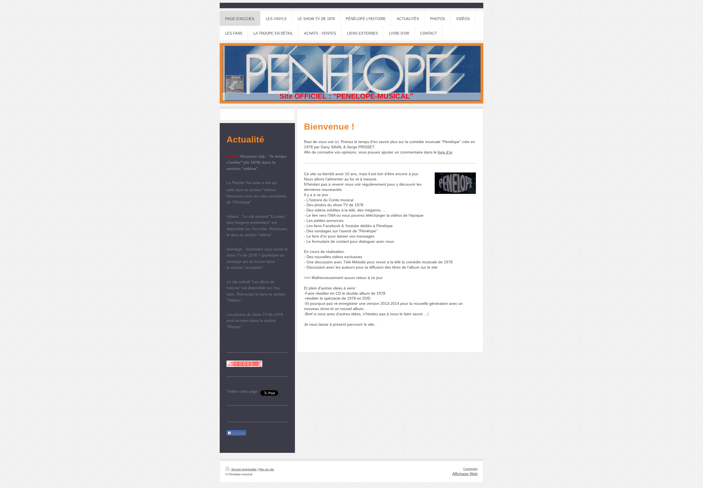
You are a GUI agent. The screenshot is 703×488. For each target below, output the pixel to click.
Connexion (470, 468)
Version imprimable (243, 469)
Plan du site (266, 469)
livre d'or (445, 152)
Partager (238, 433)
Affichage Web (465, 474)
